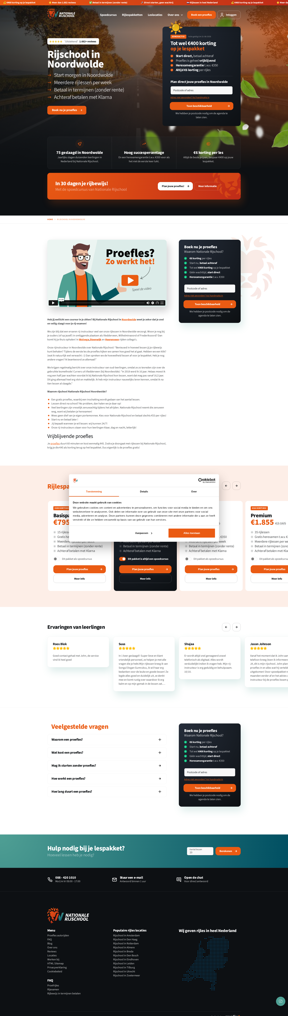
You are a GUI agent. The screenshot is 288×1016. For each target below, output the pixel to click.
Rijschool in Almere (124, 947)
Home (50, 219)
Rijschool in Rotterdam (126, 943)
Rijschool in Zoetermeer (126, 975)
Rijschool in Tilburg (124, 967)
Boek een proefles (201, 15)
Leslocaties (155, 15)
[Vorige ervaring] (226, 486)
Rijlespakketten (132, 15)
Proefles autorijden (58, 935)
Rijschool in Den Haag (125, 939)
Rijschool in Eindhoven (126, 959)
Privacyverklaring (57, 967)
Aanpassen (141, 533)
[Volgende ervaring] (236, 486)
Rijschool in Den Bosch (125, 955)
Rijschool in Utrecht (124, 971)
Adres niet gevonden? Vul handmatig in (189, 97)
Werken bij (53, 959)
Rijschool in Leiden (123, 963)
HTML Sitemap (55, 963)
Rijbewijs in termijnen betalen (64, 993)
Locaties (52, 955)
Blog (49, 943)
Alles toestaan (192, 533)
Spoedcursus (108, 15)
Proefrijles (53, 985)
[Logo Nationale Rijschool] (61, 13)
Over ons (174, 15)
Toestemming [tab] (94, 491)
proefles (55, 443)
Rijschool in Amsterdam (126, 935)
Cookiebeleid (54, 971)
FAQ (49, 939)
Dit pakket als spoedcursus (77, 559)
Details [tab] (144, 491)
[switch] (56, 559)
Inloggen (231, 15)
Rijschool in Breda (123, 951)
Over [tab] (194, 491)
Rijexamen (53, 989)
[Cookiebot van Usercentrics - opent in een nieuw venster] (200, 480)
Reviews (51, 951)
